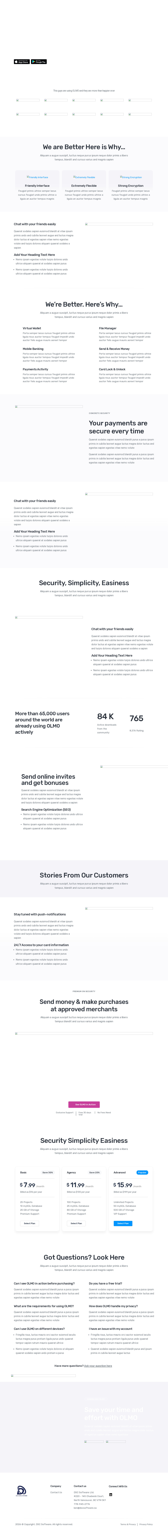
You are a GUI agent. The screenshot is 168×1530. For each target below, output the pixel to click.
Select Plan (29, 1223)
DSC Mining (118, 7)
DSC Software (43, 1524)
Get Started (155, 7)
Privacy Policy (146, 1524)
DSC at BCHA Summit (97, 7)
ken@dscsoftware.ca (85, 1507)
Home (78, 7)
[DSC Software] (9, 8)
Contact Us (135, 7)
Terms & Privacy (128, 1524)
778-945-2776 (82, 1504)
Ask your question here (98, 1365)
